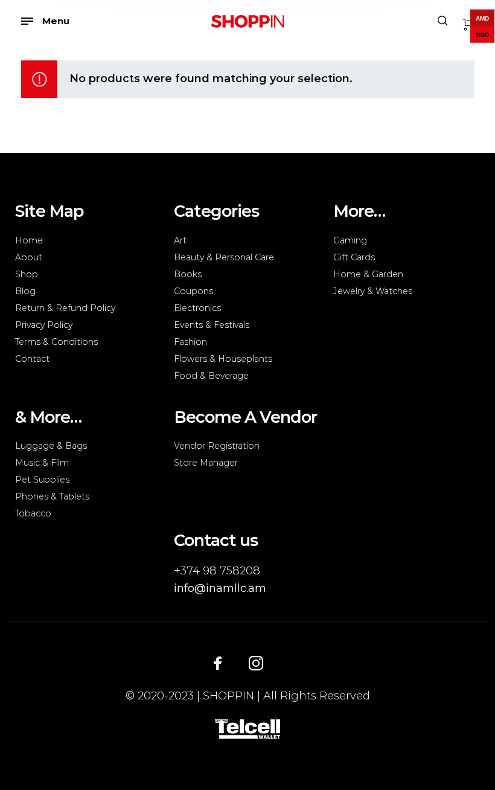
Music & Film (42, 462)
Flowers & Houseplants (223, 358)
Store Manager (206, 462)
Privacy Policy (43, 325)
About (28, 257)
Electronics (197, 308)
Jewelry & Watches (372, 291)
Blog (25, 291)
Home (29, 240)
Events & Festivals (211, 325)
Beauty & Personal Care (224, 257)
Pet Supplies (42, 479)
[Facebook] (218, 662)
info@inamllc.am (220, 588)
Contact (32, 358)
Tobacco (33, 513)
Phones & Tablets (52, 496)
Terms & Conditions (56, 341)
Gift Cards (354, 257)
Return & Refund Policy (65, 308)
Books (188, 274)
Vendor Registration (217, 445)
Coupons (193, 291)
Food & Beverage (211, 375)
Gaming (350, 240)
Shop (26, 274)
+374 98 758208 (217, 570)
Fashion (190, 341)
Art (180, 240)
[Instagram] (256, 662)
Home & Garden (368, 274)
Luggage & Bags (51, 445)
